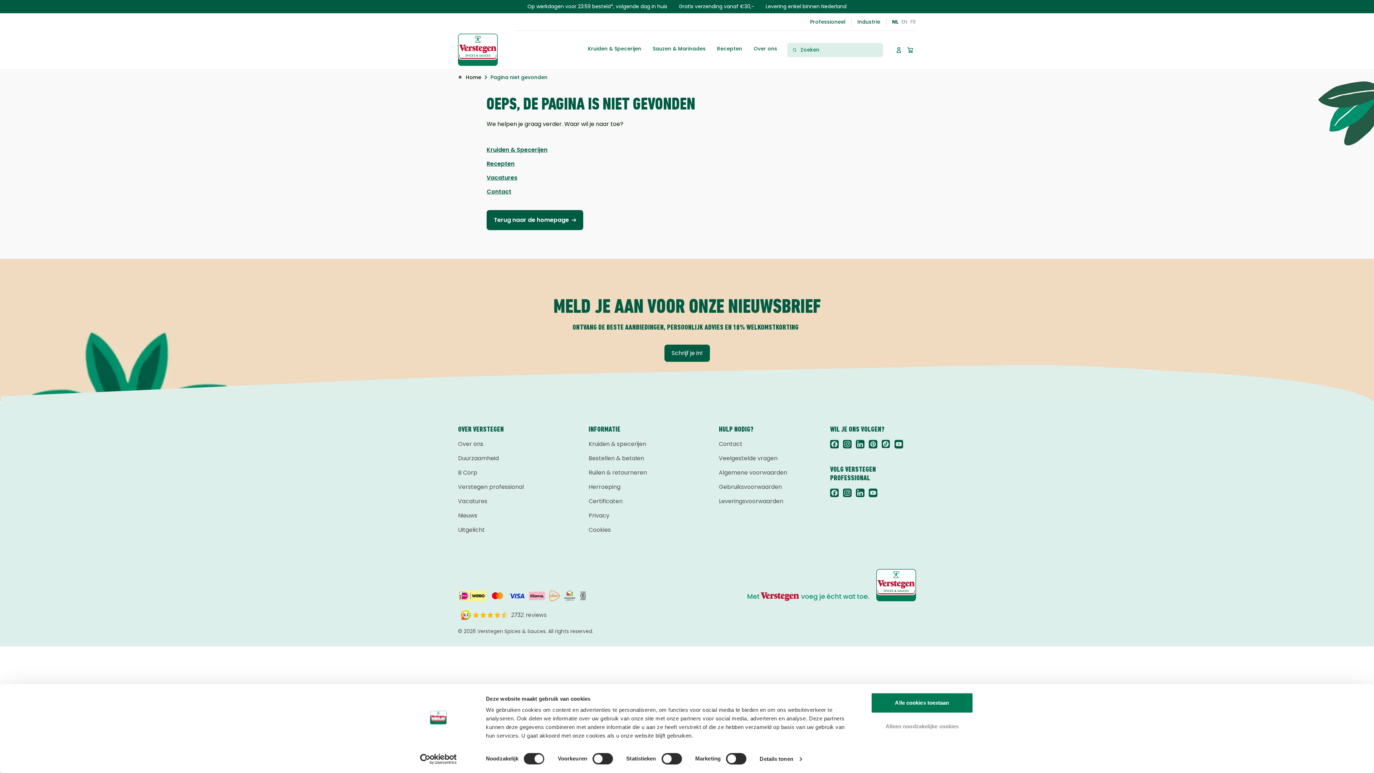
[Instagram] (847, 444)
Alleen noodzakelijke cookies (922, 726)
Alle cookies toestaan (922, 703)
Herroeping (604, 487)
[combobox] (839, 50)
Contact (730, 444)
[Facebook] (834, 444)
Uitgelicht (471, 530)
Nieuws (467, 515)
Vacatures (472, 501)
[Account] (899, 50)
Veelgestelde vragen (748, 458)
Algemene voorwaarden (753, 472)
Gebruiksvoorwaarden (750, 487)
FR (913, 21)
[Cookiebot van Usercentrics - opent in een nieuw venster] (438, 759)
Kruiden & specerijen (617, 444)
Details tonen (776, 759)
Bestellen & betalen (616, 458)
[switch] (603, 758)
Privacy (599, 515)
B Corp (467, 472)
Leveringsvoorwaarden (751, 501)
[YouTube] (899, 444)
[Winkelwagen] (910, 50)
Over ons (470, 444)
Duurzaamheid (478, 458)
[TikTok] (886, 444)
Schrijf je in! (687, 353)
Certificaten (606, 501)
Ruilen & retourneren (618, 472)
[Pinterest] (873, 444)
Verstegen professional (491, 487)
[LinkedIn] (860, 444)
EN (904, 21)
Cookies (600, 530)
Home (473, 77)
